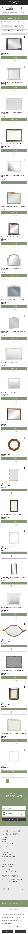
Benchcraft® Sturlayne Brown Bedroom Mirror (11, 422)
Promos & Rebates (7, 854)
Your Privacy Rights (14, 926)
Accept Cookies (20, 931)
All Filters (8, 30)
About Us (4, 850)
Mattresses (5, 839)
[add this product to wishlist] (25, 37)
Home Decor (16, 21)
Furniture (10, 21)
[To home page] (9, 8)
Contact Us (5, 852)
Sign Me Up (14, 819)
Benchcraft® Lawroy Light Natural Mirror (9, 362)
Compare (15, 60)
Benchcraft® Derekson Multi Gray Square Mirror (11, 52)
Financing (4, 846)
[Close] (26, 914)
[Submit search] (24, 12)
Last (20, 781)
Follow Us (13, 4)
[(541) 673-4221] (21, 8)
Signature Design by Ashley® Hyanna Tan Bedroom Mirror (13, 206)
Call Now (14, 2)
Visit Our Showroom (14, 1)
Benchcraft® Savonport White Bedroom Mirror (11, 392)
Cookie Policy (8, 923)
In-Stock (4, 841)
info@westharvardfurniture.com (14, 872)
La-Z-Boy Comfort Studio (9, 844)
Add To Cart (14, 57)
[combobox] (20, 30)
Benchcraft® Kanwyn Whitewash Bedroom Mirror (11, 82)
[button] (2, 8)
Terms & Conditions (14, 909)
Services (4, 848)
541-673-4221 (9, 869)
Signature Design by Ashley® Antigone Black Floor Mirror (13, 577)
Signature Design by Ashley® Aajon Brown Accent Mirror (13, 453)
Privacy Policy (14, 912)
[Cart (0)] (25, 8)
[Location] (17, 8)
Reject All (7, 931)
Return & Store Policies (8, 856)
